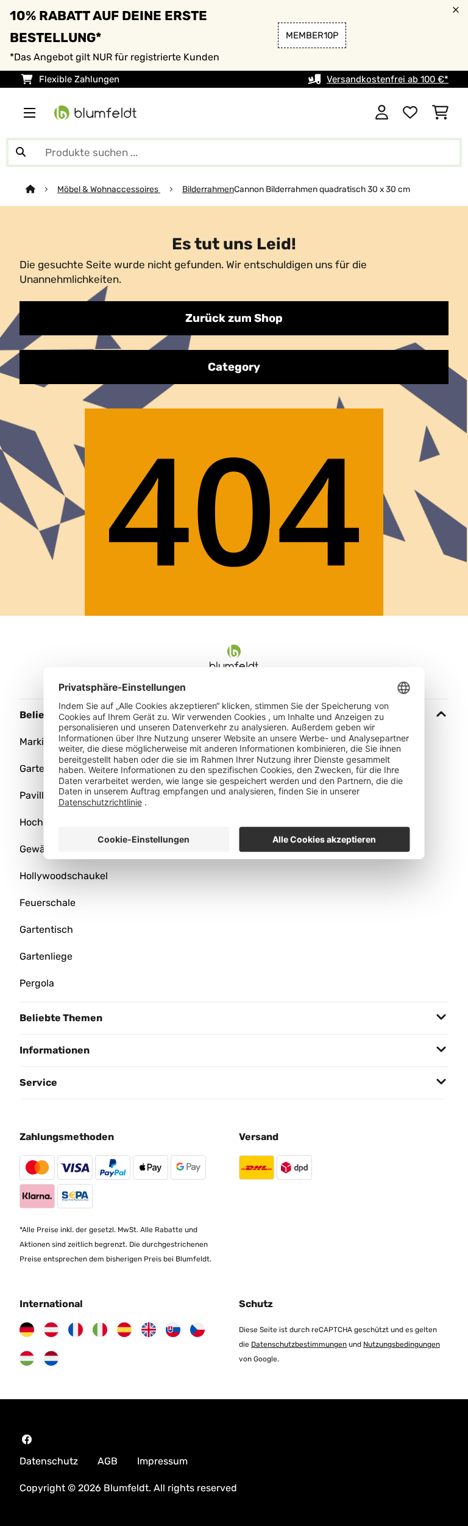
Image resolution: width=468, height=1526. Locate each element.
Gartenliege (46, 956)
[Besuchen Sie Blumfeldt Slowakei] (173, 1329)
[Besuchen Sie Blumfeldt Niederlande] (51, 1358)
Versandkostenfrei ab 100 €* (387, 79)
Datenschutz (49, 1461)
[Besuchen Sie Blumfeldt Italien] (100, 1329)
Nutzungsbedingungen (401, 1344)
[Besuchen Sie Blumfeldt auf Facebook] (27, 1439)
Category (234, 367)
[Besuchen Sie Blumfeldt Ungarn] (27, 1358)
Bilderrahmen (208, 189)
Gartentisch (46, 929)
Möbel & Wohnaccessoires (108, 189)
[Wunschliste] (410, 113)
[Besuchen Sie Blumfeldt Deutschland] (27, 1329)
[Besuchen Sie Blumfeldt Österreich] (51, 1329)
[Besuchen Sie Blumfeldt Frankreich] (75, 1329)
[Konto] (381, 113)
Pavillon (37, 795)
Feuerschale (48, 902)
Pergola (37, 983)
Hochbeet (42, 822)
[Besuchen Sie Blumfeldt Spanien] (124, 1329)
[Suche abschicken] (21, 152)
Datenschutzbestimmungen (299, 1344)
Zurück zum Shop (234, 318)
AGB (108, 1461)
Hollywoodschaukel (64, 876)
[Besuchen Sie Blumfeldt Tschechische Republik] (197, 1329)
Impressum (162, 1461)
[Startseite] (41, 189)
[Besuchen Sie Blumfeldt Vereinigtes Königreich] (148, 1329)
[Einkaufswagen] (440, 113)
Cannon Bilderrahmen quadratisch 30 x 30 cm (322, 189)
